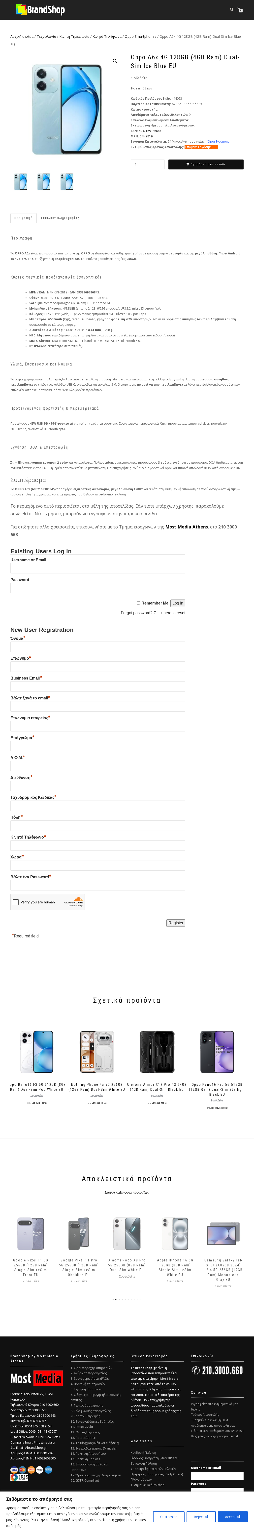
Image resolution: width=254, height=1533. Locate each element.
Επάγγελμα (22, 738)
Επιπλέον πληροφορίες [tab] (60, 218)
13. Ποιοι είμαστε (83, 1438)
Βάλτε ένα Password (30, 877)
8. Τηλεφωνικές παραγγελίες (91, 1411)
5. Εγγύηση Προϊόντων (86, 1389)
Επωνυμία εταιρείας (30, 718)
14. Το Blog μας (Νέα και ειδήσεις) (95, 1443)
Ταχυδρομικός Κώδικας (33, 797)
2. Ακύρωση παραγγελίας (89, 1373)
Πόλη (16, 817)
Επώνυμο (20, 658)
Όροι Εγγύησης (218, 141)
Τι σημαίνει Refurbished (147, 1485)
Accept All (233, 1516)
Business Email (26, 678)
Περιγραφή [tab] (23, 218)
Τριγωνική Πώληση (144, 1463)
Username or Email (28, 560)
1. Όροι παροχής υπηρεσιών (91, 1368)
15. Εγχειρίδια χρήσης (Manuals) (93, 1448)
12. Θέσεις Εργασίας (85, 1432)
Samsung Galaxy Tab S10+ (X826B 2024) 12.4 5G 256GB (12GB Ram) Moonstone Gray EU (175, 1270)
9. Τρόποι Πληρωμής (85, 1416)
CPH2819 (146, 136)
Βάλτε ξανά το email (30, 698)
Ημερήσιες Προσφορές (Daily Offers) (157, 1474)
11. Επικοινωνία (82, 1427)
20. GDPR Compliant (85, 1480)
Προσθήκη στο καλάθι (208, 164)
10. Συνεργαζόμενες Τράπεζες (92, 1421)
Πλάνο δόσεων (141, 1479)
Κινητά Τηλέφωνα (107, 36)
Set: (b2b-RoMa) (39, 1102)
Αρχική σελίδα (21, 36)
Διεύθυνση (21, 777)
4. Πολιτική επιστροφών (88, 1384)
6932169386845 (150, 131)
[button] (115, 61)
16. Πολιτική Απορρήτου (88, 1454)
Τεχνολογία (46, 36)
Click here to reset (169, 613)
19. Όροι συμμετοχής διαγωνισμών (96, 1475)
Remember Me (154, 603)
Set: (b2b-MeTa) (159, 1102)
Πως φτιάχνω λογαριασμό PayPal (214, 1436)
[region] (127, 1512)
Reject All (201, 1516)
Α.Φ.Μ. (17, 758)
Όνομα (18, 638)
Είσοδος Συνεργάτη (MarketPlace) (154, 1458)
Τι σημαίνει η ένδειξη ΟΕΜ (209, 1420)
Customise (168, 1516)
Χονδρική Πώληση (143, 1453)
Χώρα (17, 857)
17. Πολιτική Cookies (85, 1459)
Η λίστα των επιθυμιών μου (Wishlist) (217, 1431)
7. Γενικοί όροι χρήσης (87, 1405)
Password (19, 580)
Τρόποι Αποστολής (205, 1414)
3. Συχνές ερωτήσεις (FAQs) (90, 1378)
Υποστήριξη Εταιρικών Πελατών (153, 1469)
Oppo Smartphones (140, 36)
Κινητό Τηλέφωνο (28, 837)
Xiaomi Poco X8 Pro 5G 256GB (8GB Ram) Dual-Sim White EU (79, 1265)
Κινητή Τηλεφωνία (74, 36)
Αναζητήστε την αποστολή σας (213, 1425)
